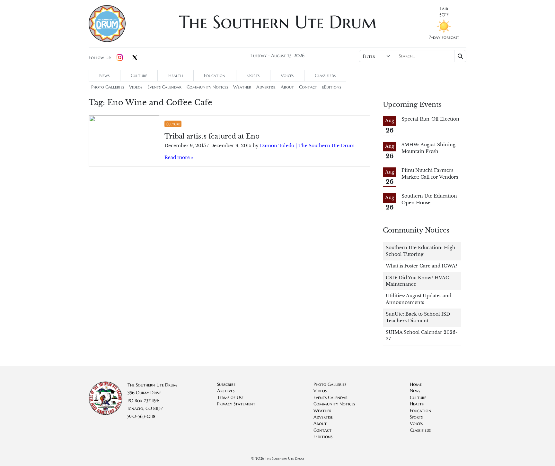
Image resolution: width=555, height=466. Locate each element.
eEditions (331, 87)
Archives (225, 391)
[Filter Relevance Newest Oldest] (411, 56)
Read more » (178, 157)
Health (175, 75)
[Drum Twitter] (135, 58)
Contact (308, 87)
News (104, 75)
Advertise (266, 87)
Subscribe (226, 384)
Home (416, 384)
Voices (287, 75)
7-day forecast (444, 37)
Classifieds (325, 75)
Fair (444, 8)
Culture (139, 75)
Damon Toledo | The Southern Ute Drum (307, 145)
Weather (242, 87)
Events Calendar (164, 87)
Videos (135, 87)
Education (214, 75)
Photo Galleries (107, 87)
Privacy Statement (236, 404)
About (287, 87)
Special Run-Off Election (430, 119)
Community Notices (207, 87)
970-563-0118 (141, 416)
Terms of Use (230, 397)
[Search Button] (460, 56)
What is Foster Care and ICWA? (421, 266)
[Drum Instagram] (119, 58)
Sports (253, 75)
